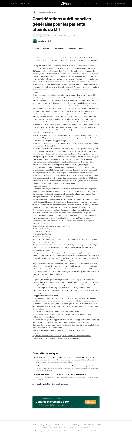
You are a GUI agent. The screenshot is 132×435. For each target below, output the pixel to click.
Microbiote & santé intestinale (47, 12)
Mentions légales (39, 431)
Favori (81, 48)
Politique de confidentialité (54, 431)
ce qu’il (63, 258)
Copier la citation (59, 48)
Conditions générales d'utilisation (88, 431)
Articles (99, 3)
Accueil (88, 3)
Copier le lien (72, 48)
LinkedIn (36, 48)
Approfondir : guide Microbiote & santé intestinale (50, 384)
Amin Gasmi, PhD (43, 41)
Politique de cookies (70, 431)
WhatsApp (46, 48)
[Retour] (34, 12)
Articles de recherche (116, 3)
